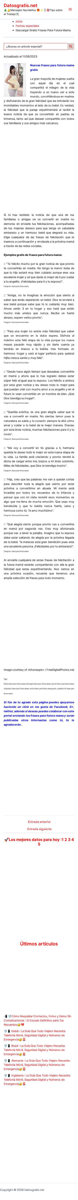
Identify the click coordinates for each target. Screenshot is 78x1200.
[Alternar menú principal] (70, 9)
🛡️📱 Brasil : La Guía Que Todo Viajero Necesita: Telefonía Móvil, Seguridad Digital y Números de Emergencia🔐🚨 (34, 1050)
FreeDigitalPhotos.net (60, 669)
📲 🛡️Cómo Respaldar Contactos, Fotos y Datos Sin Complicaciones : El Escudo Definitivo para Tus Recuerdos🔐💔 (37, 1020)
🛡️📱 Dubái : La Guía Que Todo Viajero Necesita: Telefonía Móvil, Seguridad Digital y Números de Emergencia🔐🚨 (35, 1035)
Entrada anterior (39, 821)
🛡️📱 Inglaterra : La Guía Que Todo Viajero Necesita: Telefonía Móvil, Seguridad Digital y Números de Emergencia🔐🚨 (37, 1080)
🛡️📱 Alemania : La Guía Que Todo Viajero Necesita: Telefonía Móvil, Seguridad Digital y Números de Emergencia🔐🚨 (37, 1065)
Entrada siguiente (39, 829)
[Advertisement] (39, 169)
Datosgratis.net (20, 5)
